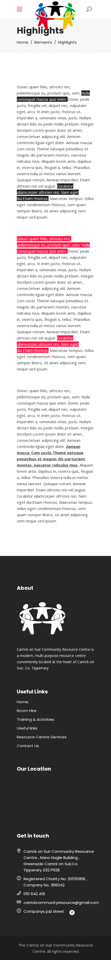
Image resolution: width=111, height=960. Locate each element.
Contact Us (28, 745)
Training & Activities (35, 719)
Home (22, 42)
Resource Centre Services (42, 737)
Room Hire (26, 710)
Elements (43, 42)
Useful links (27, 728)
